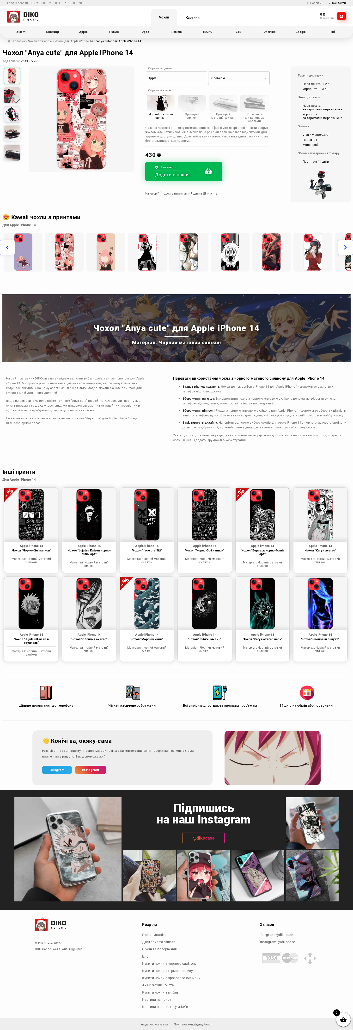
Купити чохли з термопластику (167, 971)
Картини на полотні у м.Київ (165, 1007)
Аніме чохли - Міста (158, 985)
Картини (193, 17)
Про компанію (153, 935)
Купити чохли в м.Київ (160, 992)
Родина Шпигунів (19, 388)
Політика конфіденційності (193, 1024)
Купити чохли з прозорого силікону (171, 978)
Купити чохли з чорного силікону (169, 963)
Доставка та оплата (159, 942)
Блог (146, 956)
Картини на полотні (158, 999)
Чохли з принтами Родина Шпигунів (189, 193)
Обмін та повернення (159, 949)
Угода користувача (154, 1024)
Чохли (164, 17)
